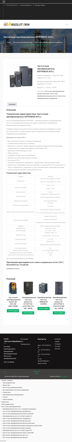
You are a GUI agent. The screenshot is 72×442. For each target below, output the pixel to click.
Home (9, 42)
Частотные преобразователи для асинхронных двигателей (22, 425)
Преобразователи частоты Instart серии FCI (17, 430)
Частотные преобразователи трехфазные (49, 42)
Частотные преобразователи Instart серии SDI (18, 414)
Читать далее (13, 311)
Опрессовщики (8, 399)
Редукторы (6, 385)
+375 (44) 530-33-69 (11, 5)
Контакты (37, 371)
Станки (5, 397)
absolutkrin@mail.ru (26, 5)
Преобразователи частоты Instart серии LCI (17, 416)
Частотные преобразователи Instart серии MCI (18, 433)
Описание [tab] (12, 104)
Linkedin (57, 341)
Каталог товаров (7, 380)
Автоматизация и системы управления (16, 390)
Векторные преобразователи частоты (15, 435)
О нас (36, 373)
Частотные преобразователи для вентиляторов (19, 423)
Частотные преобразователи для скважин (17, 428)
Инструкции (24, 339)
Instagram (58, 344)
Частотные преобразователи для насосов (17, 421)
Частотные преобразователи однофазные (17, 411)
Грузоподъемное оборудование (13, 395)
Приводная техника (12, 268)
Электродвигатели (9, 383)
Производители (25, 344)
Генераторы (7, 392)
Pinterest (57, 349)
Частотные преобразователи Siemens (15, 437)
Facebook (57, 339)
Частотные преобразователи (22, 42)
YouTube (57, 346)
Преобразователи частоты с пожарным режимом (19, 409)
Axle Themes (63, 376)
